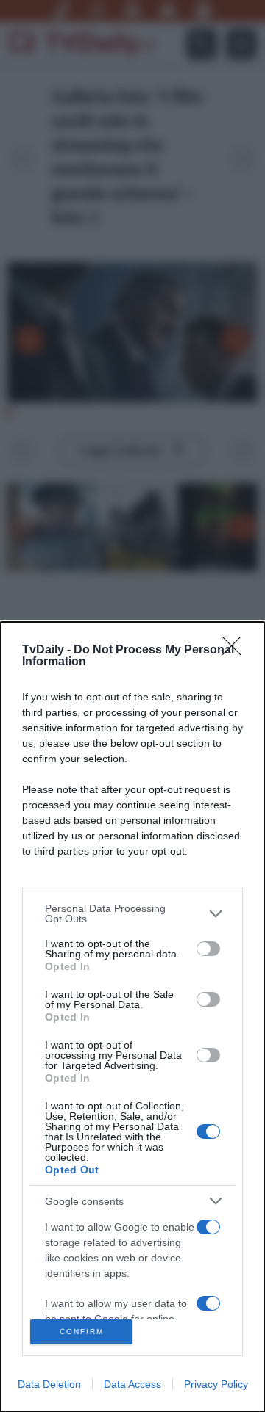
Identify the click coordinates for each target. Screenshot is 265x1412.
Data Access (132, 1384)
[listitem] (132, 913)
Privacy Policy (216, 1384)
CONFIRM (82, 1332)
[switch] (208, 948)
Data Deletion (49, 1384)
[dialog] (132, 1017)
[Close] (236, 651)
